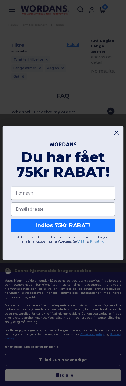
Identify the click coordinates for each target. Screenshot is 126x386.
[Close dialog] (116, 133)
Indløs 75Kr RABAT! (63, 225)
